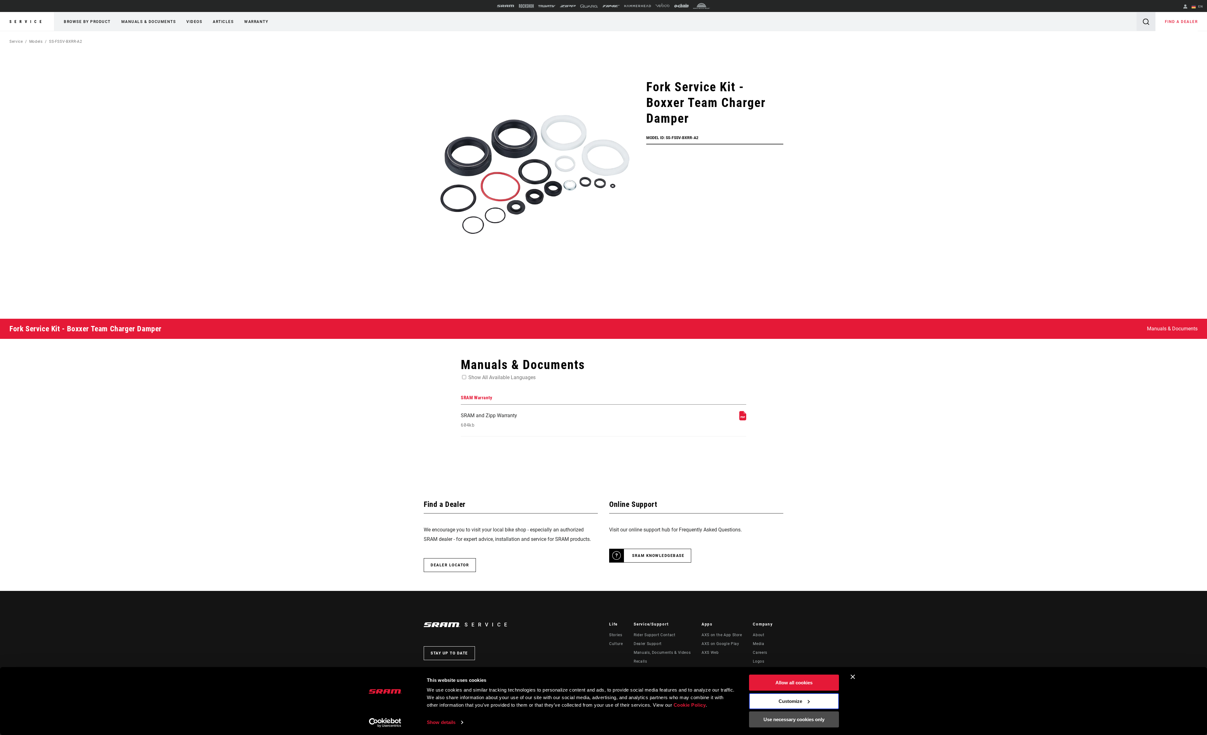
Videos (194, 22)
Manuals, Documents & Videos (662, 652)
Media (758, 644)
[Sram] (506, 6)
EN (1200, 6)
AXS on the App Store (722, 635)
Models (36, 41)
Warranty (256, 22)
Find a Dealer (1181, 22)
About (758, 635)
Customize (790, 701)
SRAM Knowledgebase (658, 555)
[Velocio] (662, 6)
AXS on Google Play (720, 644)
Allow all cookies (794, 682)
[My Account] (1185, 7)
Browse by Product (87, 22)
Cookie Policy (690, 705)
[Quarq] (589, 6)
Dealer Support (648, 644)
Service (27, 22)
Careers (760, 652)
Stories (615, 635)
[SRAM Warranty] (742, 419)
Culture (616, 644)
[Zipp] (568, 6)
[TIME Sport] (611, 6)
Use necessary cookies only (793, 719)
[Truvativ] (546, 6)
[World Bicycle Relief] (701, 6)
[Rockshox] (526, 6)
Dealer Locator (450, 565)
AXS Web (710, 652)
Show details (441, 722)
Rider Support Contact (654, 635)
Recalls (640, 661)
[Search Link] (1146, 21)
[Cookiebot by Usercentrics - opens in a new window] (385, 722)
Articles (223, 22)
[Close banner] (853, 677)
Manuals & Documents (148, 22)
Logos (758, 661)
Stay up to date (449, 653)
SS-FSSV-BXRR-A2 (65, 41)
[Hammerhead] (637, 6)
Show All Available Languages (502, 377)
